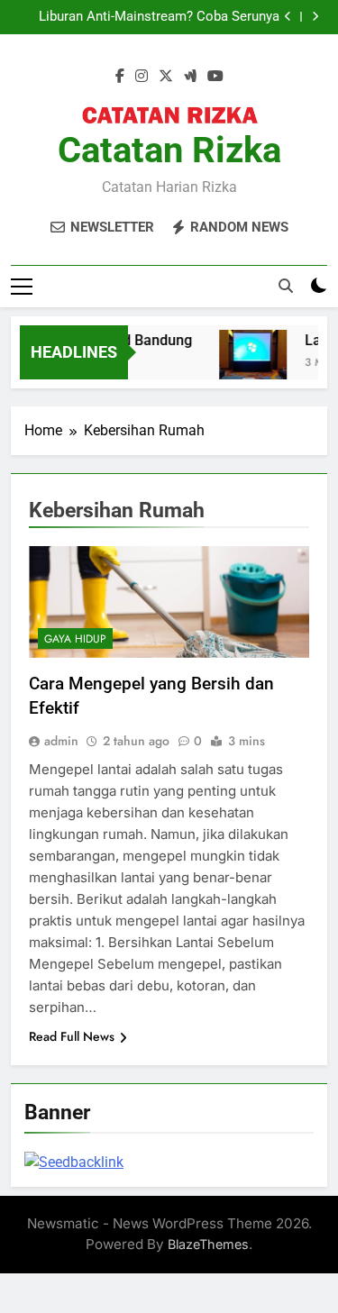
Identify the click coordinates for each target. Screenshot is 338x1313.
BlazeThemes (208, 1244)
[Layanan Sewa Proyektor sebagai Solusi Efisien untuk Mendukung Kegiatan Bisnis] (250, 363)
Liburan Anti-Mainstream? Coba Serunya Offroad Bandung (159, 12)
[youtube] (215, 76)
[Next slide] (315, 16)
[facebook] (120, 76)
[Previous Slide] (288, 16)
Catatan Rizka (169, 150)
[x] (165, 76)
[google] (190, 76)
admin (61, 741)
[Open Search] (286, 285)
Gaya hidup (75, 639)
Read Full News (71, 1036)
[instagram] (141, 76)
